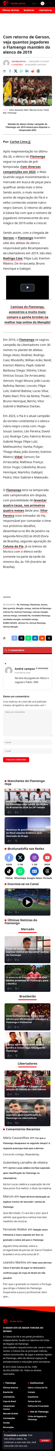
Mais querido (9, 608)
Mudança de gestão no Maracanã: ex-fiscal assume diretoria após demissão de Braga (25, 832)
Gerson (8, 238)
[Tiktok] (9, 873)
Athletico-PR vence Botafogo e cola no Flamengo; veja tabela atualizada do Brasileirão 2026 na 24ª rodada (27, 804)
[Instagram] (34, 859)
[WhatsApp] (20, 873)
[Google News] (34, 873)
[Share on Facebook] (10, 71)
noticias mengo (10, 615)
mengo (27, 608)
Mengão (19, 608)
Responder (43, 668)
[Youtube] (47, 859)
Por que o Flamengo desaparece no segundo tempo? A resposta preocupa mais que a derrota (26, 1143)
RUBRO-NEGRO (10, 623)
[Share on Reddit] (32, 71)
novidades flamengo (40, 615)
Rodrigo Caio (12, 258)
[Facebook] (9, 859)
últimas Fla (23, 623)
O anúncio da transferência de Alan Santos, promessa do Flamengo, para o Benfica (27, 980)
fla (18, 604)
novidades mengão (11, 619)
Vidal (18, 457)
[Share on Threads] (38, 71)
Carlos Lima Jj (20, 142)
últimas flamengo (37, 623)
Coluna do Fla (13, 546)
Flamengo (37, 156)
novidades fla (24, 615)
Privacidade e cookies (15, 1435)
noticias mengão (40, 612)
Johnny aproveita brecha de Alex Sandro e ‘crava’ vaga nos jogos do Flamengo (25, 1047)
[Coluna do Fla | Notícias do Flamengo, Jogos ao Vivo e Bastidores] (14, 3)
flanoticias (35, 604)
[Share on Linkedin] (26, 71)
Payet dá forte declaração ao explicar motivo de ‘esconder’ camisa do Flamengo (27, 951)
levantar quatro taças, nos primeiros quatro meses (25, 505)
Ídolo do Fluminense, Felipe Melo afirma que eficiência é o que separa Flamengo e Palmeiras (27, 1019)
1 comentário (17, 64)
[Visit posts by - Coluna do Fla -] (6, 63)
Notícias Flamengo (23, 612)
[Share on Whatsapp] (21, 71)
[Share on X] (15, 71)
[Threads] (47, 873)
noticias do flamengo (41, 608)
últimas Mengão (10, 626)
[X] (20, 859)
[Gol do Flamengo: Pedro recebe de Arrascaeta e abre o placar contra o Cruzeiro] (27, 902)
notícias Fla (8, 612)
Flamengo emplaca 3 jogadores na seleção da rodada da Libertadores (26, 1088)
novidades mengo (30, 619)
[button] (45, 1440)
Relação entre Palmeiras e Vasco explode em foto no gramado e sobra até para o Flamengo (25, 1234)
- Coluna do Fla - (19, 61)
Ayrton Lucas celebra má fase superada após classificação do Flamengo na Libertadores (23, 1114)
